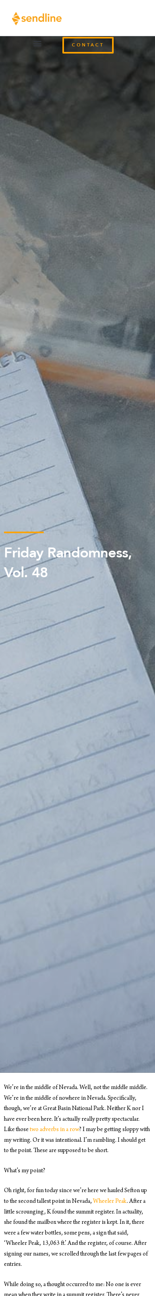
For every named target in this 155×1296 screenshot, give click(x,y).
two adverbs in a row (54, 1130)
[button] (37, 43)
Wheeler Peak (110, 1201)
